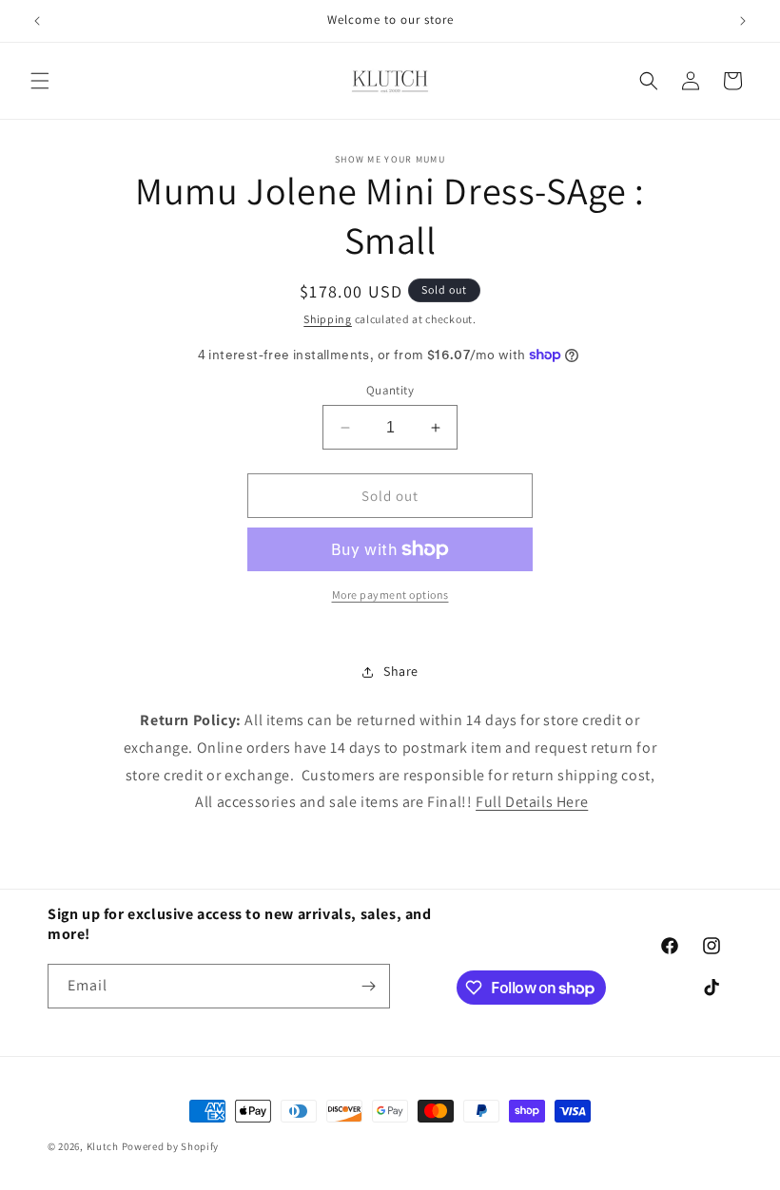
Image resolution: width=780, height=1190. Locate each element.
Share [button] (401, 671)
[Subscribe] (368, 986)
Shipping (327, 319)
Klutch (103, 1146)
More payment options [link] (390, 594)
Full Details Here (532, 802)
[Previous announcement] (37, 21)
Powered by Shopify (171, 1146)
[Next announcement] (743, 21)
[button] (40, 81)
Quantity (390, 390)
